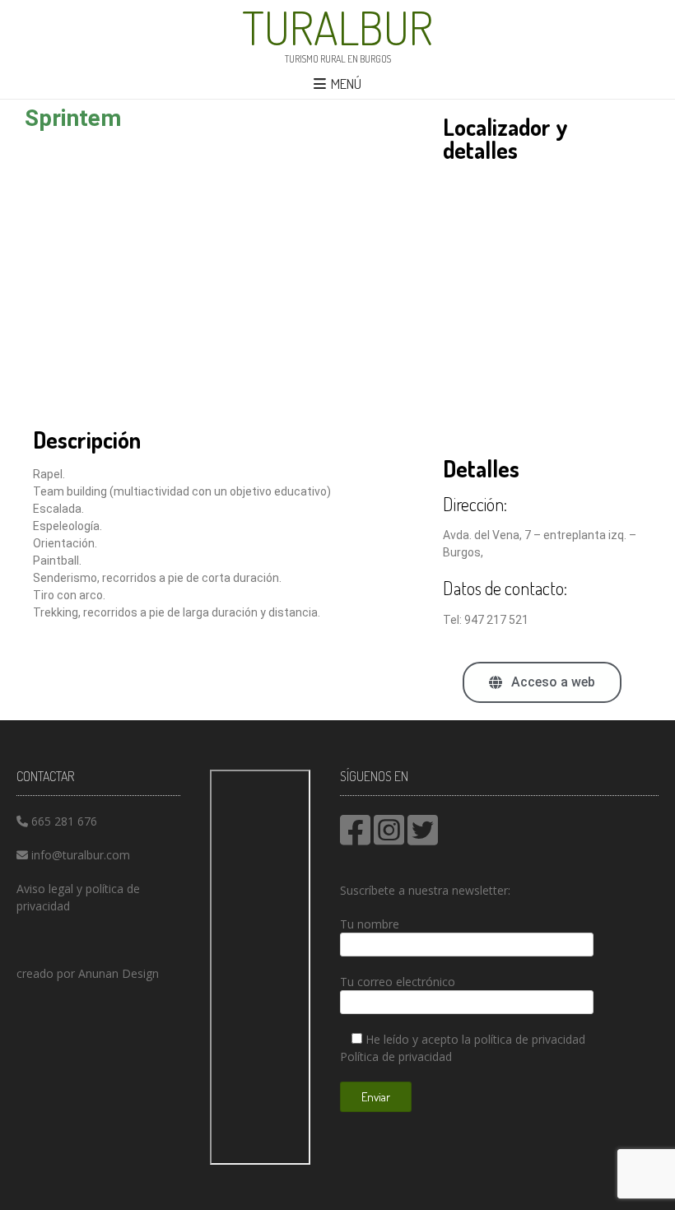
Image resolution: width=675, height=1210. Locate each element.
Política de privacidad (396, 1056)
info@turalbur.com (80, 855)
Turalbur (337, 27)
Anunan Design (118, 973)
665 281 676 (64, 821)
